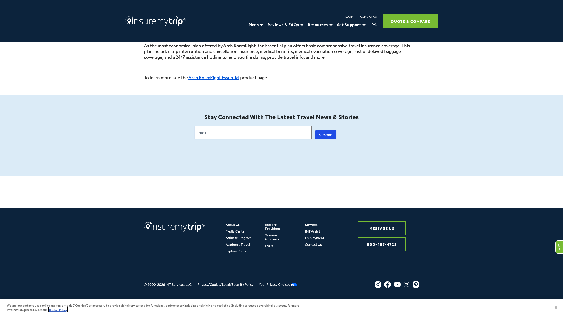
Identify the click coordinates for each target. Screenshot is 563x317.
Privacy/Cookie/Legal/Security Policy (225, 284)
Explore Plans (236, 251)
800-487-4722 (382, 244)
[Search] (374, 25)
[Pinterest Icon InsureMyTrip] (416, 284)
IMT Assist (312, 231)
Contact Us (368, 16)
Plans (254, 24)
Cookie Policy (58, 310)
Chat (559, 247)
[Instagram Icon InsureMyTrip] (378, 284)
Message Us (382, 228)
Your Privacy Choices (275, 284)
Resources (318, 24)
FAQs (269, 245)
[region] (281, 308)
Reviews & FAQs (283, 24)
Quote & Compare (410, 21)
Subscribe (326, 134)
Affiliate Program (239, 237)
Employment (314, 237)
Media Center (236, 231)
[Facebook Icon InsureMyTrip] (387, 284)
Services (311, 224)
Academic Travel (238, 244)
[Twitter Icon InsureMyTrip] (406, 284)
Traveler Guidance (272, 237)
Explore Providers (272, 226)
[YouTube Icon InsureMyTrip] (397, 284)
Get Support (349, 24)
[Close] (556, 307)
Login (349, 16)
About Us (233, 224)
